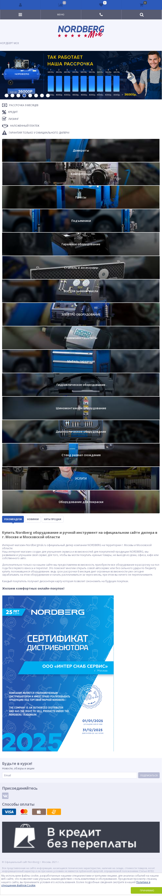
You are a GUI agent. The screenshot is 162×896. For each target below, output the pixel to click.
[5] (30, 95)
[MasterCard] (24, 812)
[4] (24, 95)
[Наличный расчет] (39, 812)
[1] (6, 95)
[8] (48, 95)
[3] (18, 95)
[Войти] (20, 5)
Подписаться (149, 775)
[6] (36, 95)
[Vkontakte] (5, 796)
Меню (60, 14)
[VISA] (9, 812)
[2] (12, 95)
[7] (42, 95)
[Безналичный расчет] (54, 812)
